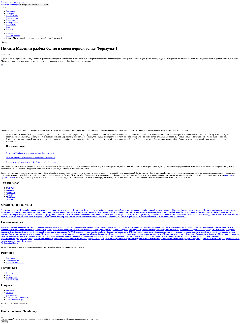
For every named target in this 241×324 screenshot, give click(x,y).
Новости (9, 29)
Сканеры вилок (12, 260)
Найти (4, 322)
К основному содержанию (12, 2)
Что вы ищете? (7, 319)
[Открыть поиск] (2, 7)
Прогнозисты (12, 16)
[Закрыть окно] (2, 306)
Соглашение (11, 295)
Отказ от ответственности (17, 297)
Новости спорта (13, 36)
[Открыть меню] (5, 7)
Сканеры (10, 13)
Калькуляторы (12, 22)
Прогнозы (10, 20)
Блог (8, 27)
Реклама (9, 293)
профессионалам (8, 177)
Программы (11, 25)
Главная (9, 33)
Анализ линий (12, 18)
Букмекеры (11, 11)
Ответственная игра (14, 299)
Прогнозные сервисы (15, 262)
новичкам (228, 175)
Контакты (10, 290)
